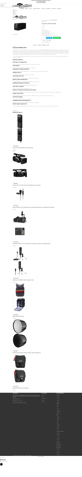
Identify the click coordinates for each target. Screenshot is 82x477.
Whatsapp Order (57, 37)
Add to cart (49, 37)
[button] (57, 38)
